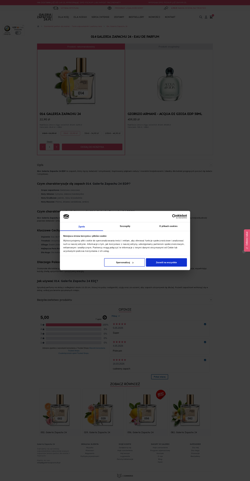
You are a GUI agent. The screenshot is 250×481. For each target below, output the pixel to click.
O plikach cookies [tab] (168, 226)
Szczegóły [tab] (125, 226)
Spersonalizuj (123, 262)
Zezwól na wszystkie (166, 262)
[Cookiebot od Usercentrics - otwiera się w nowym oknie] (174, 216)
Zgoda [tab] (81, 226)
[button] (247, 240)
